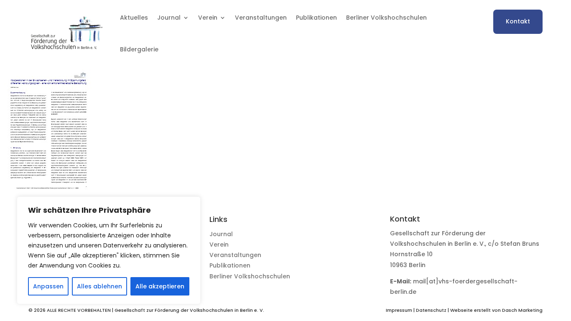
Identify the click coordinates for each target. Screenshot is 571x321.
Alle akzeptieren (159, 286)
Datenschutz (431, 310)
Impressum (399, 310)
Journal (221, 234)
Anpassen (48, 286)
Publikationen (316, 17)
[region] (109, 250)
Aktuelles (134, 17)
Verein (219, 244)
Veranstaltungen (261, 17)
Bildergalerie (139, 49)
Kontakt (518, 21)
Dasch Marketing (522, 310)
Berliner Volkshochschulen (386, 17)
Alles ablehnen (99, 286)
